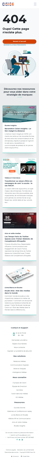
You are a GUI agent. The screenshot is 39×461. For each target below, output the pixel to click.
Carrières (19, 390)
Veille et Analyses (19, 368)
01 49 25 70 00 (21, 333)
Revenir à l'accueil (19, 41)
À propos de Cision (19, 383)
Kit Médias (19, 397)
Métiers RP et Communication (19, 418)
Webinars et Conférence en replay (19, 411)
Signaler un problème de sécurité (19, 351)
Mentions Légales (11, 450)
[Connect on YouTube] (22, 439)
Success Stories (19, 407)
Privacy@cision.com (24, 435)
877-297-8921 (30, 437)
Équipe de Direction (19, 386)
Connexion (16, 456)
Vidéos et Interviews (12, 178)
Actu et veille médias (19, 422)
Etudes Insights (11, 125)
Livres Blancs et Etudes (13, 287)
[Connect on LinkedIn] (19, 439)
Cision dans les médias (19, 393)
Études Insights (19, 426)
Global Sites (26, 456)
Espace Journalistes (19, 344)
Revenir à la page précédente (15, 45)
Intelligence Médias (19, 372)
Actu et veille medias (13, 233)
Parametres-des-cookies (11, 452)
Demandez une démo (19, 340)
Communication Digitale (19, 365)
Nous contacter (19, 347)
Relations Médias (19, 361)
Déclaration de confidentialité (25, 450)
